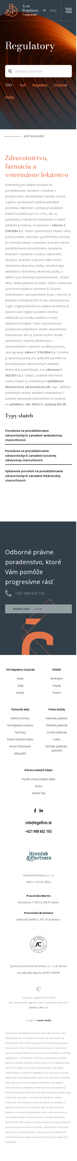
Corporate (61, 85)
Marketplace (57, 678)
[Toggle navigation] (66, 10)
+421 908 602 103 (30, 593)
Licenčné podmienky (57, 732)
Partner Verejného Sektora (20, 739)
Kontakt (20, 693)
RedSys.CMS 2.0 (38, 1007)
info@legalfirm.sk (38, 822)
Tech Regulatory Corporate (20, 725)
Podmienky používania (57, 718)
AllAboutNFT (20, 753)
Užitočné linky (38, 793)
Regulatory (40, 85)
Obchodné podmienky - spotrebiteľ (56, 748)
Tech (23, 85)
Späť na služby (34, 136)
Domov (20, 678)
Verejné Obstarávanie (20, 746)
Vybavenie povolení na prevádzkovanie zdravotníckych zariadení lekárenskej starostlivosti (34, 475)
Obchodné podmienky (56, 725)
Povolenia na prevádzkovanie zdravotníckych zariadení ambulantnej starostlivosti (33, 435)
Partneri (57, 693)
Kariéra (38, 786)
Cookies (57, 739)
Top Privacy (20, 732)
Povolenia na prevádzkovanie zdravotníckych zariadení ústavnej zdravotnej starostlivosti (30, 455)
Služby (9, 97)
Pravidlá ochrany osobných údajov (38, 779)
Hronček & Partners (20, 718)
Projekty (57, 686)
